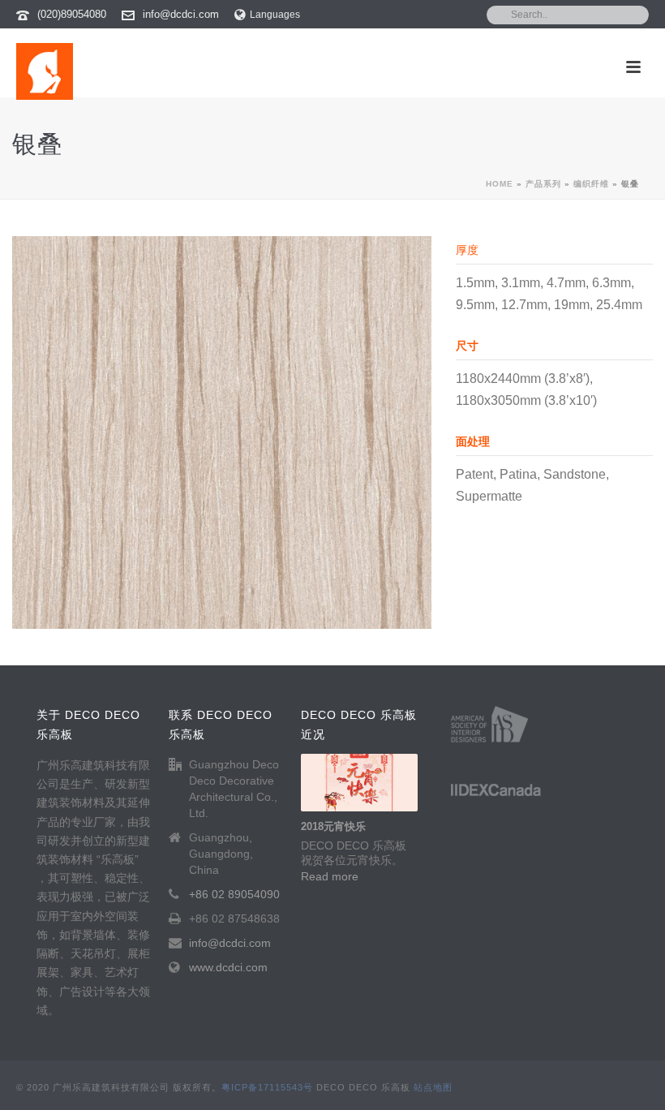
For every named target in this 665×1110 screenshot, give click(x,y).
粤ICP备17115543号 (267, 1087)
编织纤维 (591, 183)
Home (499, 183)
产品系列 (543, 183)
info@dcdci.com (181, 14)
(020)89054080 (71, 14)
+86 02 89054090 (234, 894)
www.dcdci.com (228, 967)
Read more (329, 876)
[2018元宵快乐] (359, 783)
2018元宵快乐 (333, 826)
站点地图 (433, 1087)
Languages (275, 14)
